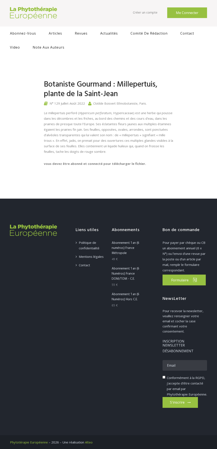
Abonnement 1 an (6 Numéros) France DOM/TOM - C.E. (125, 273)
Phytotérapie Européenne (29, 442)
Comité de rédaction (149, 33)
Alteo (89, 442)
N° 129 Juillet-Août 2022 (67, 103)
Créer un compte (145, 12)
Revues (81, 33)
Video (15, 47)
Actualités (109, 33)
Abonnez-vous (23, 33)
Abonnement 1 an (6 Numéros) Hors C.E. (125, 297)
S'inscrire (177, 402)
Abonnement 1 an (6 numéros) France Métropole (125, 248)
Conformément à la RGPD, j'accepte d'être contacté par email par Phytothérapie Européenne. (187, 386)
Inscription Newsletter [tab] (174, 343)
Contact (187, 33)
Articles (55, 33)
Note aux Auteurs (48, 47)
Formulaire (180, 280)
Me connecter (187, 12)
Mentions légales (91, 256)
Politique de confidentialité (89, 245)
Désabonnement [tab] (178, 351)
